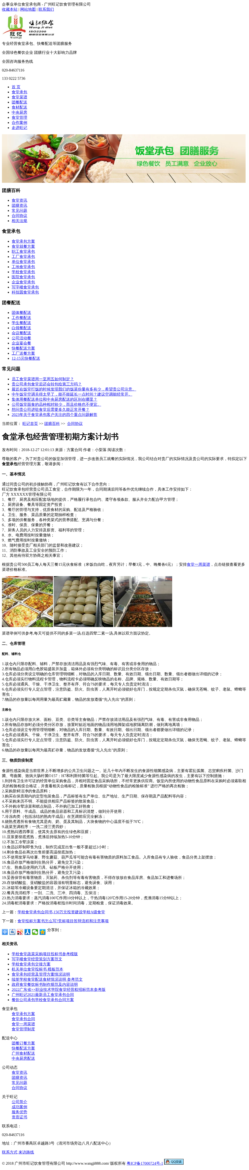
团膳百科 (52, 424)
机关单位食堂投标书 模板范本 (37, 969)
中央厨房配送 (23, 1058)
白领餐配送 (21, 328)
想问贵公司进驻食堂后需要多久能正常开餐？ (50, 409)
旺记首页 (30, 424)
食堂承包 (19, 92)
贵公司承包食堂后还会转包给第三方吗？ (47, 384)
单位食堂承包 (23, 262)
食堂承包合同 (23, 1019)
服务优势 (19, 1112)
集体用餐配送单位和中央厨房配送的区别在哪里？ (54, 399)
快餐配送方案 (23, 348)
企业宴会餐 (21, 343)
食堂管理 (19, 117)
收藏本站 (10, 9)
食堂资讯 (19, 200)
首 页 (16, 87)
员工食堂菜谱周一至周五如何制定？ (43, 379)
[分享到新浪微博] (20, 932)
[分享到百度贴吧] (12, 932)
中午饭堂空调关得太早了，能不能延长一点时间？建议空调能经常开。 (72, 394)
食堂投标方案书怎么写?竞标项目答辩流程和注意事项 (63, 921)
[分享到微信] (35, 932)
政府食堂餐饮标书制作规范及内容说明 (45, 984)
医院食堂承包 (23, 277)
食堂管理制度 (23, 1029)
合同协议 (19, 216)
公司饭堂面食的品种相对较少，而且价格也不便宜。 (56, 404)
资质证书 (19, 1117)
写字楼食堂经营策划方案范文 (37, 959)
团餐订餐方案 (23, 1043)
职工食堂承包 (23, 251)
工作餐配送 (21, 318)
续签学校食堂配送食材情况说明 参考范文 (47, 979)
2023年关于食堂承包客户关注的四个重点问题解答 (54, 415)
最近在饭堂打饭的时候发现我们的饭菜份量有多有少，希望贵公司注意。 (74, 389)
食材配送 (19, 107)
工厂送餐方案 (23, 353)
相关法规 (19, 221)
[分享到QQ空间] (43, 932)
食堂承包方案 (23, 241)
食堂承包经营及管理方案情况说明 (41, 974)
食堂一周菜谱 (198, 564)
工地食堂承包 (23, 267)
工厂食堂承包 (23, 257)
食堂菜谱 (19, 97)
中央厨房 (19, 112)
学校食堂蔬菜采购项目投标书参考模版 (45, 954)
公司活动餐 (21, 338)
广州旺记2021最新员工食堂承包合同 (43, 995)
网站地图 (28, 9)
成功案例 (19, 1107)
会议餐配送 (21, 333)
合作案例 (19, 122)
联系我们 (46, 9)
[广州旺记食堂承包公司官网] (29, 40)
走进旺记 (19, 128)
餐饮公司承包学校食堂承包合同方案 (43, 1000)
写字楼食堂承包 (25, 287)
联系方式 (10, 1152)
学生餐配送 (21, 323)
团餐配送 (19, 102)
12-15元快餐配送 (26, 358)
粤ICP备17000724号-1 (145, 1163)
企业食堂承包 (23, 282)
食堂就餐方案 (23, 246)
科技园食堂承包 (25, 292)
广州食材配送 (23, 1053)
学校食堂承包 (23, 272)
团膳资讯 (19, 205)
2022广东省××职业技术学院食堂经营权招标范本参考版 (59, 989)
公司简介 (19, 1102)
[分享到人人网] (28, 932)
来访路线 (26, 1152)
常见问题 (19, 210)
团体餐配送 (21, 312)
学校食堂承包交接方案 (31, 964)
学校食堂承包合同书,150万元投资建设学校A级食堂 (61, 912)
